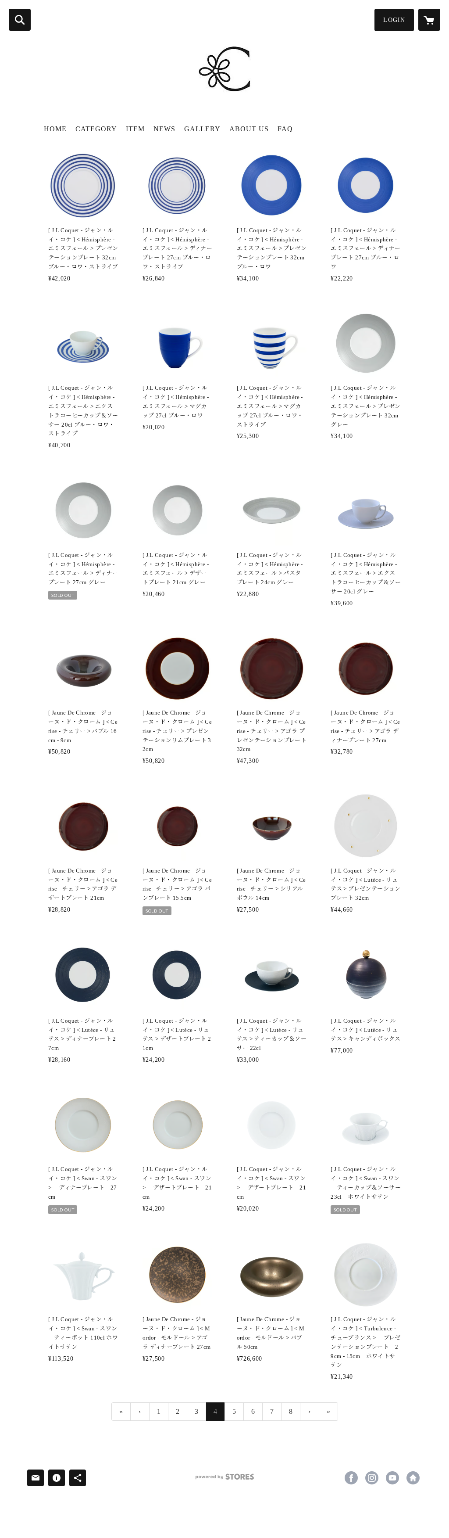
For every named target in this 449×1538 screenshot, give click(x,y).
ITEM (135, 129)
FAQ (285, 129)
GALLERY (202, 129)
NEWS (164, 129)
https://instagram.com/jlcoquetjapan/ (371, 1477)
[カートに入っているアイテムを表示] (429, 20)
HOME (55, 129)
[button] (394, 20)
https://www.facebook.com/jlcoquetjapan (351, 1477)
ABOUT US (249, 129)
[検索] (20, 20)
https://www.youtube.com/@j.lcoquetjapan (392, 1477)
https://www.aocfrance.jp (413, 1477)
